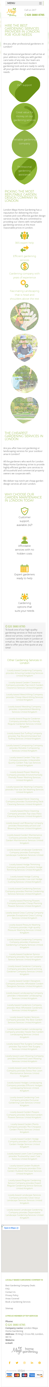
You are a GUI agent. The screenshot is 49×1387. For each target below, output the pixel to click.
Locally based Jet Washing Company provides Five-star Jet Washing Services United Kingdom (24, 789)
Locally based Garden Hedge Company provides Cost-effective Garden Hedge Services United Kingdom (24, 1143)
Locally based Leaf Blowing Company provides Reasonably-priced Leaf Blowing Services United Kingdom (24, 826)
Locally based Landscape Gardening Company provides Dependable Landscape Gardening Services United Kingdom (24, 1213)
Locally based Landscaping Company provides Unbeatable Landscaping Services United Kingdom (24, 996)
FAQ (7, 1288)
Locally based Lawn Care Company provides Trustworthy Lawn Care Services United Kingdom (24, 1156)
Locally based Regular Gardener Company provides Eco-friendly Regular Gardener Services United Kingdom (24, 722)
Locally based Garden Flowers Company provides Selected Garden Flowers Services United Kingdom (24, 1115)
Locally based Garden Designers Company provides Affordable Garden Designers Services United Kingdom (24, 984)
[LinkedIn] (32, 1363)
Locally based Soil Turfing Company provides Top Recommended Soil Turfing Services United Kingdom (24, 736)
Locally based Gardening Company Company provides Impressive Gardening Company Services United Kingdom (24, 943)
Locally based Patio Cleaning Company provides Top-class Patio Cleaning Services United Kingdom (24, 814)
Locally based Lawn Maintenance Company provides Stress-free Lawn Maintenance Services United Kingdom (24, 1072)
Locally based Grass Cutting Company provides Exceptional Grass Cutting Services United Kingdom (24, 915)
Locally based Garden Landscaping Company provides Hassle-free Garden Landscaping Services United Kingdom (24, 1033)
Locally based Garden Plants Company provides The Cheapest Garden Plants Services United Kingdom (24, 1128)
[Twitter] (17, 1363)
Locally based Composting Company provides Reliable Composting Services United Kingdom (24, 748)
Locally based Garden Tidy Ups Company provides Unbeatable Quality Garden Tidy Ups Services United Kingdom (24, 761)
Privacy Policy (11, 1295)
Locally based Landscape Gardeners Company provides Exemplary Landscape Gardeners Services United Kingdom (24, 853)
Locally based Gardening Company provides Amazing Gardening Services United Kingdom (24, 673)
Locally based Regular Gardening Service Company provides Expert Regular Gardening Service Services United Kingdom (24, 1184)
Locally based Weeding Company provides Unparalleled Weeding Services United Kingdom (24, 709)
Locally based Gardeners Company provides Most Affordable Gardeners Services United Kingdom (24, 1008)
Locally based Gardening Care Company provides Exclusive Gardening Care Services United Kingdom (24, 1101)
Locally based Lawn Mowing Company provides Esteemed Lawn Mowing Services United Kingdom (24, 1059)
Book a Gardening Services (17, 1301)
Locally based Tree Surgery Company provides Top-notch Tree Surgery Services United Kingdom (25, 1046)
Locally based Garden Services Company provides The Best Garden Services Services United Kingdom (24, 1020)
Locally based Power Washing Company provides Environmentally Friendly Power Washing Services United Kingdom (24, 776)
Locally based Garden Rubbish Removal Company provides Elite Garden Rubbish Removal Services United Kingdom (24, 1169)
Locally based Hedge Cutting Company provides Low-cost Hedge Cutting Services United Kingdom (24, 879)
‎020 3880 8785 (16, 626)
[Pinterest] (39, 1363)
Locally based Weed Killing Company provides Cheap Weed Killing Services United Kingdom (24, 697)
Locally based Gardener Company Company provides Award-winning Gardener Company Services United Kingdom (24, 970)
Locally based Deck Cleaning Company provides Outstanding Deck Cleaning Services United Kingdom (24, 802)
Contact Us (10, 1292)
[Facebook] (9, 1363)
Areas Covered (12, 1298)
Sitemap (9, 1308)
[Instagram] (24, 1363)
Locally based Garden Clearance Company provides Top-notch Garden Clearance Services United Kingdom (24, 685)
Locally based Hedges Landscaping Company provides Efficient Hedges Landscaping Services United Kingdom (24, 1086)
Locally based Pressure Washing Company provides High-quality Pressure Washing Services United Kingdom (24, 928)
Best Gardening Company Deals (20, 1285)
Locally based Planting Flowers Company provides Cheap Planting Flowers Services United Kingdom (24, 903)
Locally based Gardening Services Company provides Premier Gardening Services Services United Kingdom (24, 891)
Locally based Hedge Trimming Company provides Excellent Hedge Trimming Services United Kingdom (24, 867)
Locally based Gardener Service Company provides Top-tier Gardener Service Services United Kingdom (24, 957)
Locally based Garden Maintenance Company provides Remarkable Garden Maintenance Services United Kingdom (24, 839)
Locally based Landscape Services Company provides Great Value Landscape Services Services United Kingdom (24, 1199)
